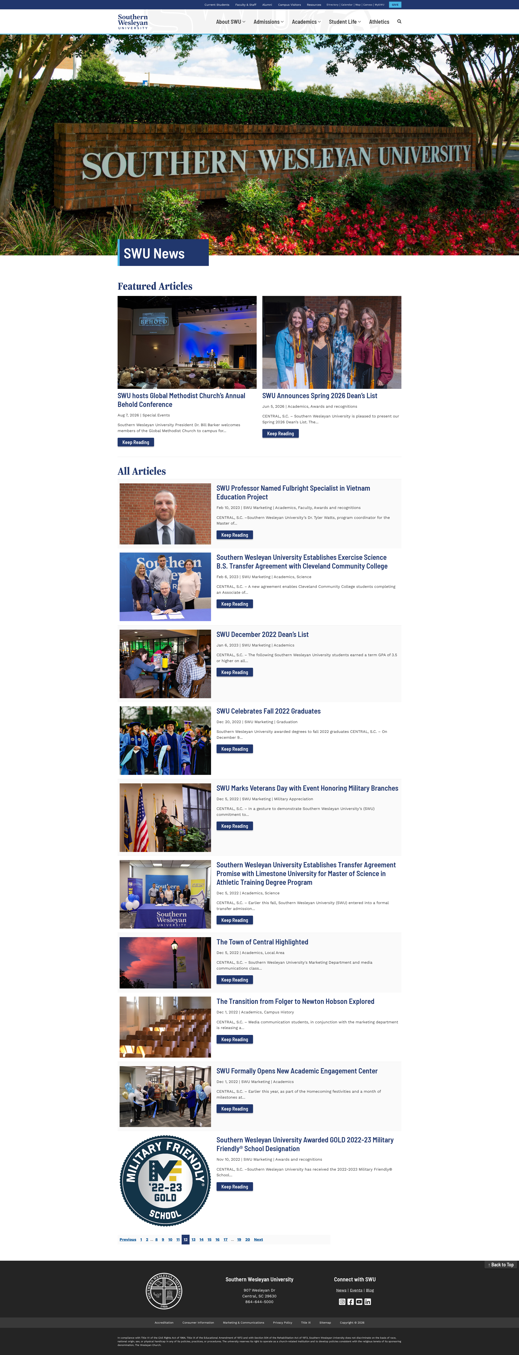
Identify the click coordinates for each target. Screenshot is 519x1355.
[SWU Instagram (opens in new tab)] (342, 1302)
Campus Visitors (289, 4)
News (341, 1290)
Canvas (367, 4)
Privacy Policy (282, 1322)
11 (178, 1239)
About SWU (228, 21)
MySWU (380, 4)
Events (356, 1290)
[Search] (397, 21)
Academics (304, 21)
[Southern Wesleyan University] (164, 1291)
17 (226, 1239)
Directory (333, 4)
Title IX (306, 1322)
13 (193, 1239)
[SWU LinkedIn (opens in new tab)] (368, 1302)
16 (218, 1239)
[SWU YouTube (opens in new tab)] (359, 1302)
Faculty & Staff (245, 4)
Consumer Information (198, 1322)
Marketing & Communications (243, 1322)
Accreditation (164, 1322)
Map (358, 4)
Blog (370, 1290)
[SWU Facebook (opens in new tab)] (350, 1302)
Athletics (379, 21)
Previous (128, 1239)
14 (201, 1239)
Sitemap (325, 1322)
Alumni (267, 4)
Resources (314, 4)
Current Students (217, 4)
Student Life (343, 21)
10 (170, 1239)
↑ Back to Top (501, 1264)
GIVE (395, 4)
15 (209, 1239)
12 (186, 1239)
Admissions (267, 21)
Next (258, 1239)
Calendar (347, 4)
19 (239, 1239)
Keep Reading (135, 442)
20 (247, 1239)
